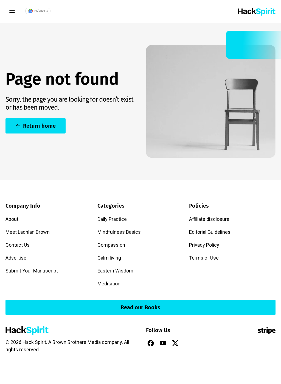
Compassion (111, 245)
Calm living (109, 258)
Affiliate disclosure (209, 219)
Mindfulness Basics (119, 232)
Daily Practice (112, 219)
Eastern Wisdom (115, 271)
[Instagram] (187, 343)
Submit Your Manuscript (31, 271)
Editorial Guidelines (210, 232)
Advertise (15, 258)
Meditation (108, 283)
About (11, 219)
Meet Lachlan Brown (27, 232)
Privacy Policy (204, 245)
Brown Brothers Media (76, 342)
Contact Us (17, 245)
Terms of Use (204, 258)
